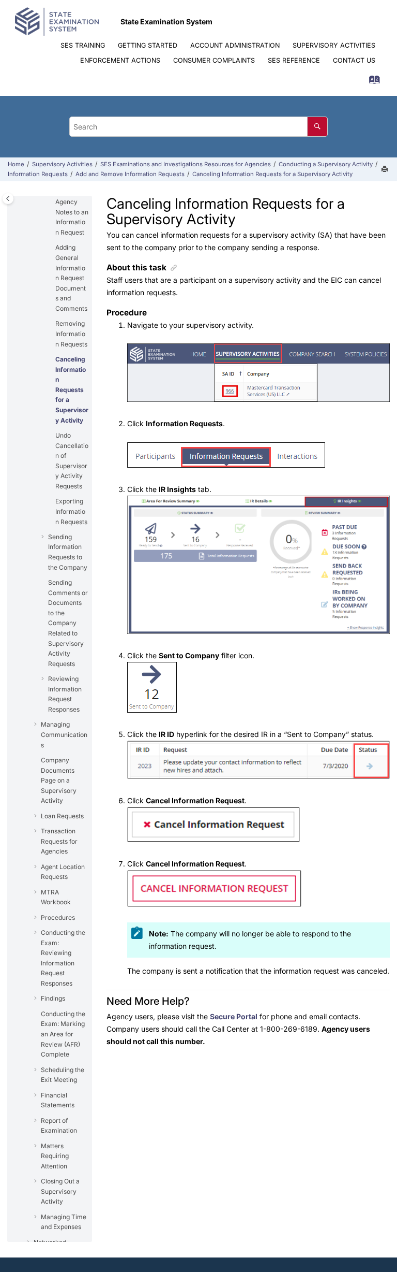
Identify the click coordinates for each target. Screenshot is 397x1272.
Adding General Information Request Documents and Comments (71, 277)
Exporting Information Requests (71, 511)
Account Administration (235, 45)
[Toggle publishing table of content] (8, 198)
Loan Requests (62, 816)
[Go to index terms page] (371, 82)
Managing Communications (64, 734)
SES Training (82, 45)
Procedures (58, 917)
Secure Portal (233, 1016)
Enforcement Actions (120, 60)
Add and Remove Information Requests (130, 174)
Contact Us (354, 60)
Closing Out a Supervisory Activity (60, 1191)
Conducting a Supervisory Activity (326, 164)
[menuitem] (82, 45)
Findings (53, 998)
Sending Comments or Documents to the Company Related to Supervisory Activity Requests (68, 623)
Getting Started (147, 45)
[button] (51, 247)
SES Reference (294, 60)
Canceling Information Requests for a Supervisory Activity (272, 174)
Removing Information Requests (71, 334)
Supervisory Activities (334, 45)
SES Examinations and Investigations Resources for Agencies (185, 164)
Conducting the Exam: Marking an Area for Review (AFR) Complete (63, 1034)
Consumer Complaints (214, 60)
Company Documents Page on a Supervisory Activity (59, 780)
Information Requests (38, 174)
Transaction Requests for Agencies (59, 841)
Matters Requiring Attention (55, 1156)
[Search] (317, 127)
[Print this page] (385, 169)
